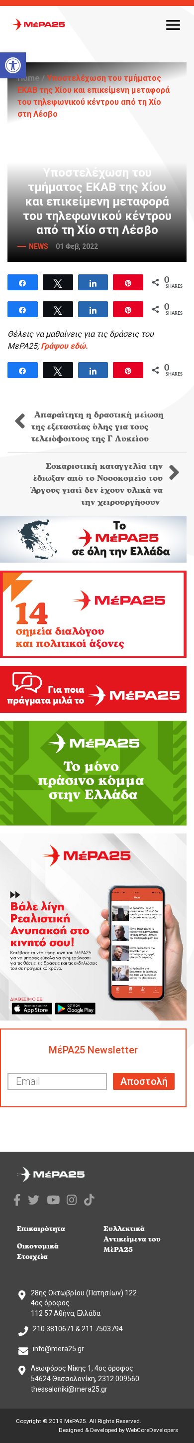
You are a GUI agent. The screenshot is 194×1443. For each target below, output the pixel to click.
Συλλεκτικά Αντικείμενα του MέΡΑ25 (132, 1239)
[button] (13, 65)
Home (28, 78)
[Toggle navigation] (173, 24)
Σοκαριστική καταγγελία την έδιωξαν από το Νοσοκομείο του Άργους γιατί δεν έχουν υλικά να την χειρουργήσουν (97, 484)
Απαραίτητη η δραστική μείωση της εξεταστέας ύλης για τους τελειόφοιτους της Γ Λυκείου (97, 427)
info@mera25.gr (58, 1349)
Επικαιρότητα (41, 1229)
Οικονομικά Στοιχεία (38, 1251)
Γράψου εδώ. (64, 346)
